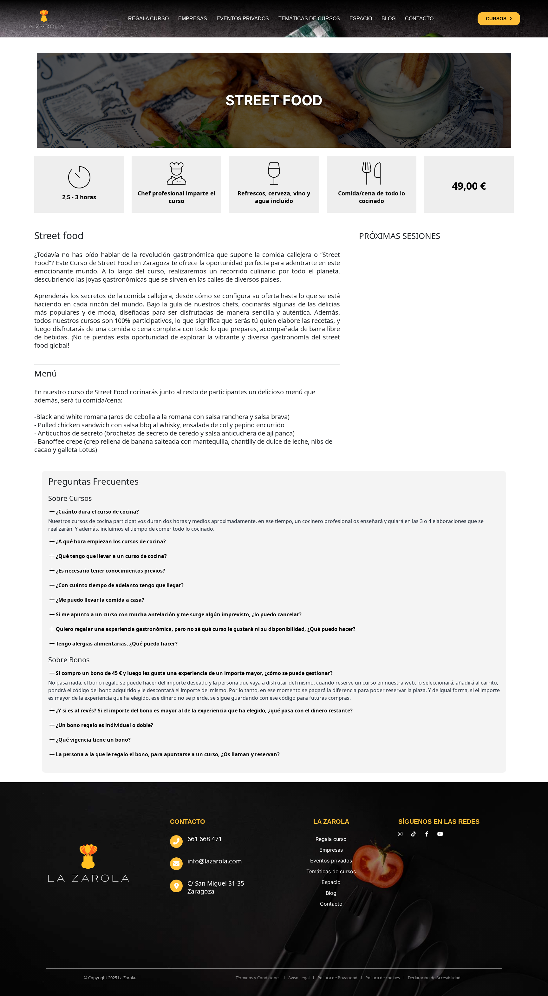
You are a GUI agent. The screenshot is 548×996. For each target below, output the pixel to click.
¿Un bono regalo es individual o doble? (104, 725)
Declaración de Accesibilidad (434, 977)
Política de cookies (382, 977)
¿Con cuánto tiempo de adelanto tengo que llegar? (120, 585)
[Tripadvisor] (453, 834)
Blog (388, 18)
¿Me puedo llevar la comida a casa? (100, 599)
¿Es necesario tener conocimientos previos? (110, 570)
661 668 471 (204, 839)
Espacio (360, 18)
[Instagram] (400, 834)
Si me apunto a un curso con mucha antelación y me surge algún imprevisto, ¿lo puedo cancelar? (179, 614)
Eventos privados (243, 18)
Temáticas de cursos (309, 18)
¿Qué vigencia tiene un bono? (93, 739)
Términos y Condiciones (258, 977)
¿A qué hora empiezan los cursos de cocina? (111, 541)
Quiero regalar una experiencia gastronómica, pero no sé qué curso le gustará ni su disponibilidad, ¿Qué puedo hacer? (206, 629)
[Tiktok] (413, 834)
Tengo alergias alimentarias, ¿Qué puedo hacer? (117, 643)
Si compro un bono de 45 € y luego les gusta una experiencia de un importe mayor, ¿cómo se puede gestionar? (194, 673)
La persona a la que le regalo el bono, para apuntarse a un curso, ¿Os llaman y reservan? (168, 754)
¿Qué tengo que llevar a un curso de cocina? (111, 556)
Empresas (192, 18)
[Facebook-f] (427, 834)
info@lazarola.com (214, 861)
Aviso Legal (299, 977)
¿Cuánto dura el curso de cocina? (97, 511)
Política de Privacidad (337, 977)
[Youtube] (440, 834)
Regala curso (148, 18)
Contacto (419, 18)
